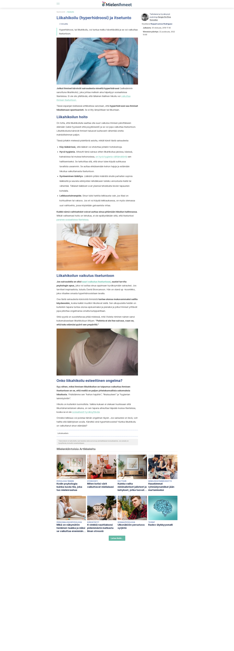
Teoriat (151, 522)
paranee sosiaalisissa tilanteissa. (73, 219)
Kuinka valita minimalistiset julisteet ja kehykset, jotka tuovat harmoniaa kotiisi (132, 487)
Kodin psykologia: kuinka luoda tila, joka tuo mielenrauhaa (69, 486)
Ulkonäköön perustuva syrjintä (131, 526)
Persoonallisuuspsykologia (69, 522)
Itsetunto (70, 12)
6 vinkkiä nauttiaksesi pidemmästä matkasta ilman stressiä (100, 528)
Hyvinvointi (61, 12)
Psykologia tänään (65, 481)
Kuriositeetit (93, 522)
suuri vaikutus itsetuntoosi (96, 281)
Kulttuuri (122, 481)
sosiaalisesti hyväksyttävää (86, 412)
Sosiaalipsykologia (126, 522)
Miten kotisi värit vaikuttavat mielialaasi (100, 485)
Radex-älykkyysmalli (160, 524)
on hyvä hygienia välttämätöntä (111, 156)
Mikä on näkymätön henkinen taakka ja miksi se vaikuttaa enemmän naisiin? (71, 528)
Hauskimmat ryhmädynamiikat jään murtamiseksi (161, 486)
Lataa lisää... (117, 538)
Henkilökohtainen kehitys (160, 481)
